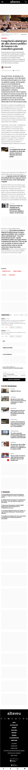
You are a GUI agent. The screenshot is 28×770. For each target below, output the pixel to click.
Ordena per (16, 315)
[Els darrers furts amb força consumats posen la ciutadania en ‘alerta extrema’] (5, 398)
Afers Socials (14, 419)
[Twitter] (10, 768)
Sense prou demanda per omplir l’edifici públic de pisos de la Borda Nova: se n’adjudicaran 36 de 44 (12, 507)
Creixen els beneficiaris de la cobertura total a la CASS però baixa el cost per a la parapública (18, 424)
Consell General (17, 271)
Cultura (14, 730)
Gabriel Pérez (7, 67)
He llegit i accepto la (13, 367)
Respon (12, 327)
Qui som (14, 743)
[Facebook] (3, 768)
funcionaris (12, 274)
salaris (4, 274)
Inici (14, 722)
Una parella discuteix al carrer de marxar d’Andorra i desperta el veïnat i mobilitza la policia (12, 496)
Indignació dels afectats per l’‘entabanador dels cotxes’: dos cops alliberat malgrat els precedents (13, 501)
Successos (13, 397)
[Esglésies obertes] (5, 390)
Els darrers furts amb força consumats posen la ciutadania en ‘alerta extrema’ (18, 401)
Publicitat (14, 748)
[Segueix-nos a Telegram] (23, 718)
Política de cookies (14, 753)
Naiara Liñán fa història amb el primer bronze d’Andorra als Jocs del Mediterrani (18, 458)
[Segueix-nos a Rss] (27, 718)
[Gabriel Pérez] (2, 67)
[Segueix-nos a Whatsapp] (19, 718)
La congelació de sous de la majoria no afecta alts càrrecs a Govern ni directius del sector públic (18, 153)
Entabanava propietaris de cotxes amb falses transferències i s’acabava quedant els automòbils (13, 517)
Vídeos (14, 735)
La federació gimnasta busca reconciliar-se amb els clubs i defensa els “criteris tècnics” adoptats (13, 512)
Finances (4, 38)
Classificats (14, 738)
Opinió (14, 727)
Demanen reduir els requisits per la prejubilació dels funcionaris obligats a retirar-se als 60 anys (17, 209)
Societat (13, 389)
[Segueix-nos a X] (5, 718)
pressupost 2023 (6, 271)
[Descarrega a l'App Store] (14, 765)
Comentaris (17, 70)
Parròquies (13, 408)
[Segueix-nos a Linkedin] (16, 718)
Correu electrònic (8, 347)
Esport (12, 453)
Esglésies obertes (16, 391)
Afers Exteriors (15, 431)
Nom (4, 341)
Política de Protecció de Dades (14, 750)
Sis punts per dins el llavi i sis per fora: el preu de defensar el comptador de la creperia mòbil (18, 447)
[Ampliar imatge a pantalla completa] (25, 18)
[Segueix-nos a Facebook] (1, 718)
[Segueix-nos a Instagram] (12, 718)
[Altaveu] (15, 2)
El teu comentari (7, 354)
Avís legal (14, 755)
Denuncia (18, 327)
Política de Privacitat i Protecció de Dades (13, 368)
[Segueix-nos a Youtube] (8, 718)
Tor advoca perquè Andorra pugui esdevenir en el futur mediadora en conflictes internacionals (18, 435)
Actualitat (14, 725)
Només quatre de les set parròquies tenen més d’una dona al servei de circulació (18, 413)
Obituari (14, 740)
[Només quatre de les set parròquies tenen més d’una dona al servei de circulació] (5, 410)
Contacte (14, 746)
